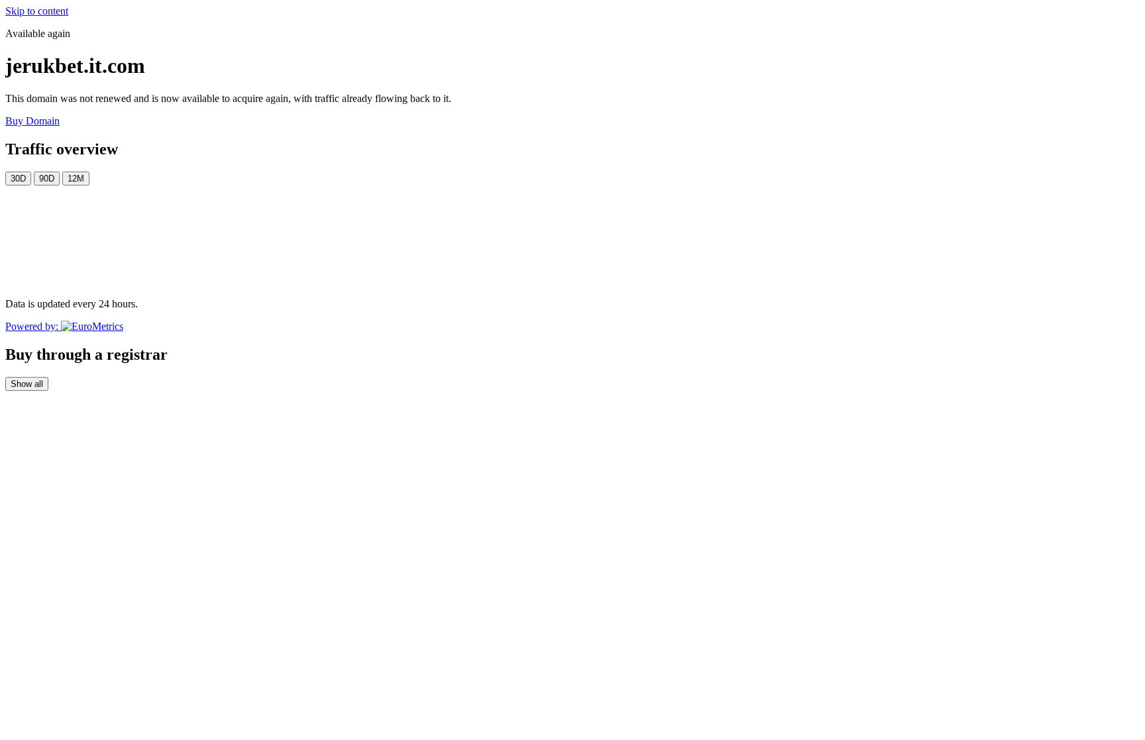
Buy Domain (32, 121)
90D (46, 179)
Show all (27, 384)
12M (76, 179)
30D (18, 179)
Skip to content (36, 11)
